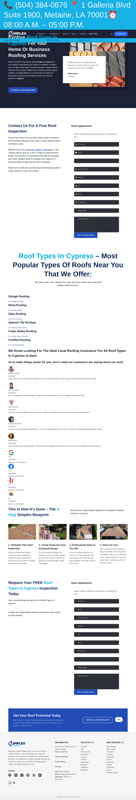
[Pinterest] (27, 775)
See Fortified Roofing (16, 345)
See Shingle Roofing (15, 301)
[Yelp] (33, 775)
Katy (82, 749)
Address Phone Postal (83, 655)
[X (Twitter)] (15, 775)
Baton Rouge (111, 749)
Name (77, 140)
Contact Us (121, 34)
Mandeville (110, 762)
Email (77, 148)
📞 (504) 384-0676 (35, 5)
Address (78, 173)
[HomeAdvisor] (14, 782)
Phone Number (81, 165)
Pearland (84, 765)
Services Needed (82, 206)
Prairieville (110, 767)
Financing (83, 34)
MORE (73, 34)
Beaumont (84, 770)
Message (78, 214)
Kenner (109, 759)
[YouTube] (39, 775)
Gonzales (110, 754)
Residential (41, 34)
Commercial (53, 34)
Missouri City (85, 752)
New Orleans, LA (54, 40)
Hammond (110, 757)
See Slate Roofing (15, 319)
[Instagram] (21, 775)
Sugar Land (85, 762)
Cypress (84, 757)
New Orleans (111, 746)
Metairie (109, 765)
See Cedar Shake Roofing (18, 336)
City (76, 181)
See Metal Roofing (15, 310)
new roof (30, 150)
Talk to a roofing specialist (85, 235)
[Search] (111, 34)
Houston (84, 746)
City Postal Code (81, 156)
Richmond (84, 754)
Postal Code (79, 198)
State (76, 189)
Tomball (83, 759)
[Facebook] (9, 775)
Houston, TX (84, 40)
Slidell (109, 770)
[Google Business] (9, 782)
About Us (66, 34)
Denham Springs (112, 772)
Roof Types (93, 34)
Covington (110, 752)
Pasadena (84, 767)
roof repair (47, 150)
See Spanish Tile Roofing (17, 328)
